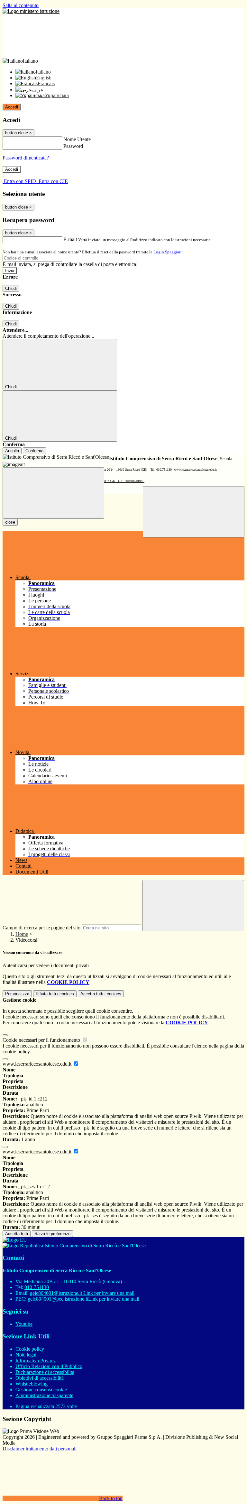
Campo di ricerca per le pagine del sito (41, 927)
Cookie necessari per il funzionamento (42, 1040)
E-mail (70, 239)
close (10, 522)
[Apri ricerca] (193, 511)
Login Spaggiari (167, 252)
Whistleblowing (31, 1383)
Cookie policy (29, 1349)
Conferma (34, 450)
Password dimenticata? (26, 157)
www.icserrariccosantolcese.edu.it (38, 1064)
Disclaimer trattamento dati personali (40, 1448)
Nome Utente (77, 139)
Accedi (11, 107)
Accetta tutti (100, 993)
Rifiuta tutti (55, 993)
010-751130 (36, 1287)
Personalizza (17, 993)
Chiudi (11, 288)
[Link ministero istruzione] (31, 11)
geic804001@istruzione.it (82, 1293)
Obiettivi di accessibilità (39, 1378)
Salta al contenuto (21, 5)
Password (73, 146)
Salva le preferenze (52, 1233)
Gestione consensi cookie (41, 1389)
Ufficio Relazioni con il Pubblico (48, 1366)
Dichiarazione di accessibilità (44, 1372)
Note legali (26, 1354)
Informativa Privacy (35, 1360)
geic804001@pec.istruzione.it (83, 1299)
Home (21, 934)
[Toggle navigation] (53, 493)
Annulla (12, 450)
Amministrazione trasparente (44, 1395)
